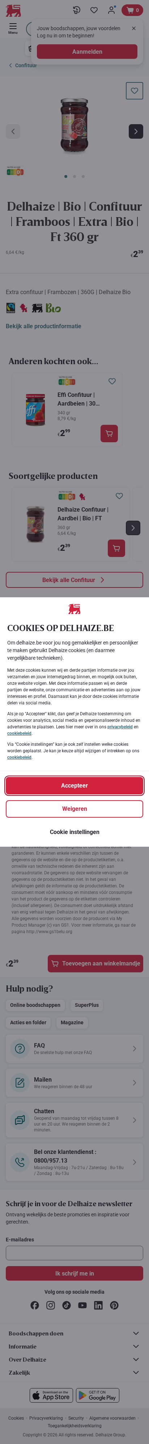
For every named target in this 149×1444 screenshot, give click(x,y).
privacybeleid (120, 726)
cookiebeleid (19, 733)
